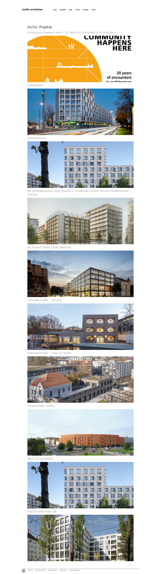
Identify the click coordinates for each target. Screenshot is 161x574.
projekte (63, 10)
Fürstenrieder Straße (40, 406)
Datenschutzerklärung (40, 570)
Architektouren (36, 138)
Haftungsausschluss (52, 570)
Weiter (131, 564)
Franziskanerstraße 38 (41, 511)
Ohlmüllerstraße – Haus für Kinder (49, 353)
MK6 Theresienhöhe (40, 458)
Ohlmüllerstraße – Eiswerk (44, 300)
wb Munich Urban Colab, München (49, 247)
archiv (77, 10)
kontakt (85, 10)
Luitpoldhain (35, 85)
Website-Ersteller (63, 570)
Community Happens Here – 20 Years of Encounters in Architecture (71, 32)
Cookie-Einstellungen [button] (74, 570)
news (55, 10)
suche (93, 10)
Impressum (30, 570)
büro (70, 10)
